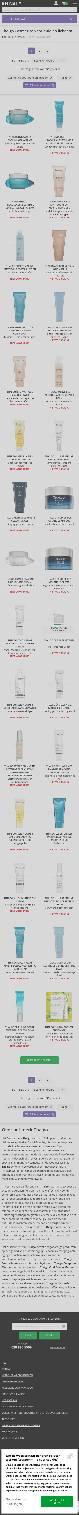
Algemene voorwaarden (17, 1387)
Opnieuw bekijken (13, 1381)
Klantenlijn (21, 1346)
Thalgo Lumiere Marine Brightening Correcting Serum (59, 901)
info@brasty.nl (57, 1347)
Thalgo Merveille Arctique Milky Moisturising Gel (59, 204)
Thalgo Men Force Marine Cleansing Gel (19, 519)
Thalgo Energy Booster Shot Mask (59, 1029)
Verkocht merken (13, 1437)
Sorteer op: (20, 60)
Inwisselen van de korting (18, 1406)
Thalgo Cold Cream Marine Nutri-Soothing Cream (20, 643)
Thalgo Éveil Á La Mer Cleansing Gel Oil (20, 458)
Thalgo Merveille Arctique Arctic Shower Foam (59, 395)
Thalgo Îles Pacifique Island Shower (20, 393)
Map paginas (9, 1431)
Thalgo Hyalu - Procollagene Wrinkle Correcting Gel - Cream (20, 204)
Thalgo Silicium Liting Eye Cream (20, 900)
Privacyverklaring (13, 1394)
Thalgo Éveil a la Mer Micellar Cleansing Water (20, 706)
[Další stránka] (47, 51)
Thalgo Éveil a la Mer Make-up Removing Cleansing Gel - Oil (59, 769)
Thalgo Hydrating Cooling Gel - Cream (20, 139)
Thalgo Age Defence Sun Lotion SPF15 (59, 268)
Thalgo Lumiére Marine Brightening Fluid (59, 458)
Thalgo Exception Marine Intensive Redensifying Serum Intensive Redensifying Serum (19, 771)
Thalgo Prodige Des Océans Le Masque (59, 519)
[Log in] (56, 3)
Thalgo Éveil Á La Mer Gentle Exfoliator (59, 706)
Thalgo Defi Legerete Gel (59, 640)
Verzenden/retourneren (17, 1375)
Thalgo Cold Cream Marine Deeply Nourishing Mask (59, 966)
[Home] (4, 37)
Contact (7, 1369)
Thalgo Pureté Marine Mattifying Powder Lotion (20, 268)
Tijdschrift (8, 1419)
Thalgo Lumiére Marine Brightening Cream (20, 581)
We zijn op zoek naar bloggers (21, 1425)
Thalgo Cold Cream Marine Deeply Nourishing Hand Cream (20, 966)
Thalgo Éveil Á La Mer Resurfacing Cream (59, 329)
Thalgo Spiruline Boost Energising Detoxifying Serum (19, 1030)
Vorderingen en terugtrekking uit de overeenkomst (35, 1412)
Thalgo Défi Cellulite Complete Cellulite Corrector (20, 330)
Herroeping (9, 1400)
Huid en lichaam (16, 37)
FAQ (4, 1362)
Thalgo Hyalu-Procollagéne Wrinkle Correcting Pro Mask (59, 140)
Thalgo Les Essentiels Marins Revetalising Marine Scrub (59, 837)
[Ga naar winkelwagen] (64, 3)
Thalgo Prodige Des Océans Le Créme (59, 581)
